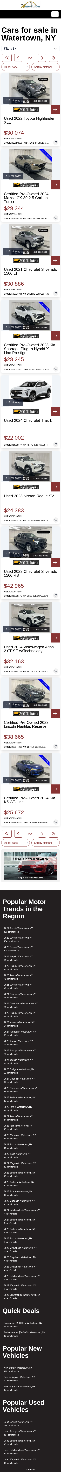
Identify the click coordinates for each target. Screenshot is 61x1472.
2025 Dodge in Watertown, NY (19, 1184)
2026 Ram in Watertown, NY (18, 977)
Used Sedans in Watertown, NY (19, 1442)
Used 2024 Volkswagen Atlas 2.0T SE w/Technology (29, 649)
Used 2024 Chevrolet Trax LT (29, 420)
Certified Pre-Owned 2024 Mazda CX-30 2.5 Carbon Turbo (26, 198)
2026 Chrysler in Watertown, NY (20, 1259)
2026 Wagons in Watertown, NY (20, 1137)
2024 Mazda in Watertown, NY (19, 1080)
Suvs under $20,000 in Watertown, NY (23, 1325)
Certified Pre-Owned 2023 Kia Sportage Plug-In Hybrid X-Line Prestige (29, 349)
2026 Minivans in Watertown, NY (20, 1250)
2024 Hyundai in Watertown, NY (20, 1033)
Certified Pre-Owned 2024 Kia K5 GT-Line (29, 800)
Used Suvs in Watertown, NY (18, 1424)
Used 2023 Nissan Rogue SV (29, 496)
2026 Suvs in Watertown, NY (18, 949)
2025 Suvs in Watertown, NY (18, 986)
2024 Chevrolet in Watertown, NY (21, 1005)
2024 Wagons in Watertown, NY (20, 1165)
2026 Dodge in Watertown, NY (19, 1071)
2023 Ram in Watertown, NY (18, 1127)
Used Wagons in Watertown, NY (20, 1461)
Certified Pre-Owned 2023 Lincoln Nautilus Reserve (26, 724)
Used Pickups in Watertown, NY (20, 1433)
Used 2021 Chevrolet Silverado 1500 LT (30, 271)
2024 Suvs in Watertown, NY (18, 930)
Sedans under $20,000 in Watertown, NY (24, 1334)
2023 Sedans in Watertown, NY (19, 1174)
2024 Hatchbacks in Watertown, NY (22, 1212)
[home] (30, 5)
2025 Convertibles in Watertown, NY (22, 1297)
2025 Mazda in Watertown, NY (19, 1203)
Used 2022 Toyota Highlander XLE (29, 120)
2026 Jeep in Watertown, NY (18, 958)
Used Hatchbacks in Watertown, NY (22, 1452)
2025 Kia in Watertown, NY (17, 1156)
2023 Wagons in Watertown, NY (20, 1287)
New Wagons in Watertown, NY (19, 1388)
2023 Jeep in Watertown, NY (18, 1043)
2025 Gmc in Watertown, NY (18, 1193)
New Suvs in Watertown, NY (18, 1370)
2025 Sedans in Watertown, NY (19, 1099)
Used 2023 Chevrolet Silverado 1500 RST (30, 573)
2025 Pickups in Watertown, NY (20, 1052)
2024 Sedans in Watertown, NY (19, 1221)
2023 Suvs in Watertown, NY (18, 939)
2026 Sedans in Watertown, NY (19, 1231)
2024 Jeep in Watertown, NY (18, 1062)
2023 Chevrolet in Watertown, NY (21, 1090)
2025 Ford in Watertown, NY (18, 1109)
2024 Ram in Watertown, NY (18, 1118)
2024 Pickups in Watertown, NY (20, 996)
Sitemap (30, 1469)
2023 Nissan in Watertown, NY (19, 1024)
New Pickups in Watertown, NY (19, 1379)
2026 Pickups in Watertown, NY (20, 968)
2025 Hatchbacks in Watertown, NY (22, 1278)
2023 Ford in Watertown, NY (18, 1146)
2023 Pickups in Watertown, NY (20, 1015)
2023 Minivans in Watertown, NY (20, 1268)
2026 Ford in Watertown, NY (18, 1240)
